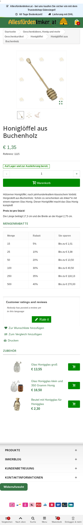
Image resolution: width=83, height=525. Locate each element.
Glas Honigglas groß (44, 364)
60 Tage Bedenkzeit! (31, 14)
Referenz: (8, 154)
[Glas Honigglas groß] (17, 367)
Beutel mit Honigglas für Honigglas (46, 402)
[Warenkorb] (74, 367)
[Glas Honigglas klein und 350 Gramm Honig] (17, 385)
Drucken (13, 340)
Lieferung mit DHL (62, 14)
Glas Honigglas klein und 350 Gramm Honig (47, 383)
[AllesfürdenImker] (39, 22)
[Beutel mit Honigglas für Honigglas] (17, 404)
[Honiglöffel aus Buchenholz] (60, 103)
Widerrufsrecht (14, 486)
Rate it (44, 319)
